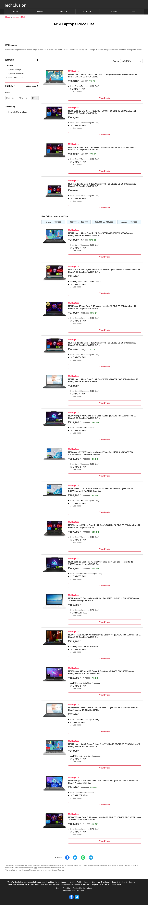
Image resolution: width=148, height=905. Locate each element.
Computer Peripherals (15, 73)
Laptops (9, 65)
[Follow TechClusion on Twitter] (77, 899)
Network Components (15, 77)
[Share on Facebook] (67, 859)
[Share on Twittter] (75, 859)
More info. (61, 870)
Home (58, 888)
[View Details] (54, 84)
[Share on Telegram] (91, 859)
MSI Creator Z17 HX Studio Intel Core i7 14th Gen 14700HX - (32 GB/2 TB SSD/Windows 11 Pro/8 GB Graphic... (100, 453)
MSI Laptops (73, 71)
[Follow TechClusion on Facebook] (71, 899)
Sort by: (116, 61)
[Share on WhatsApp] (83, 859)
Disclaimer (87, 888)
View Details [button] (104, 98)
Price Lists (67, 888)
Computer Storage (13, 69)
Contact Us (77, 888)
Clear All (31, 86)
